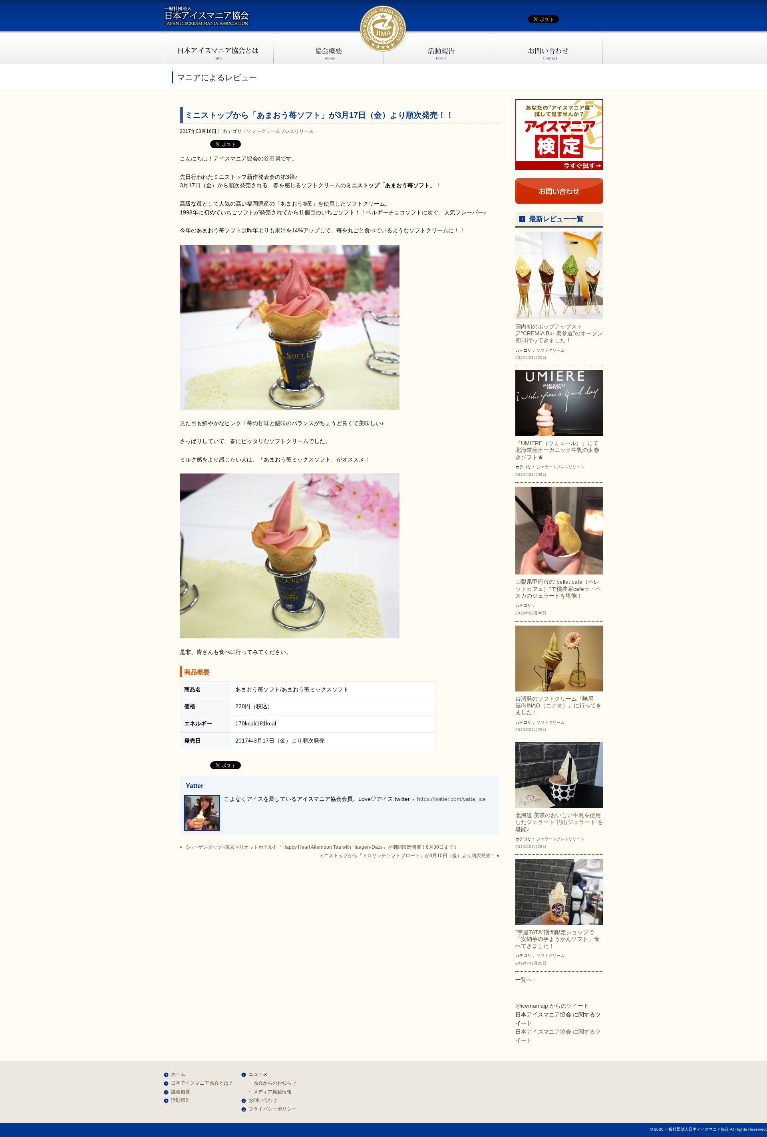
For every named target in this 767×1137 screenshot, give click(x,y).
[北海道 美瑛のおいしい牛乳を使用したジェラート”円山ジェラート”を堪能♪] (559, 774)
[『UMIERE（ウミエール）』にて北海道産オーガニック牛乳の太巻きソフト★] (559, 402)
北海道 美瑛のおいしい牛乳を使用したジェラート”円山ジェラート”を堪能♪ (559, 822)
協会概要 (329, 47)
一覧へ (523, 980)
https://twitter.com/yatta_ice (451, 799)
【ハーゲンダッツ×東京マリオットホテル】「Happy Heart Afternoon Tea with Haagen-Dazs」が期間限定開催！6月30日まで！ (321, 847)
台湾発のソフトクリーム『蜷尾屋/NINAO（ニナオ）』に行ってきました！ (558, 705)
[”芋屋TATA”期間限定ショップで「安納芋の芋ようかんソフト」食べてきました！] (559, 891)
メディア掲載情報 (272, 1091)
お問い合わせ (548, 47)
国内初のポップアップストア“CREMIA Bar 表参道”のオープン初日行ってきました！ (559, 333)
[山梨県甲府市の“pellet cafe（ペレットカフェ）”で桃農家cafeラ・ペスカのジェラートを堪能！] (559, 530)
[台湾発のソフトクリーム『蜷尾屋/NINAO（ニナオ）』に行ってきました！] (559, 658)
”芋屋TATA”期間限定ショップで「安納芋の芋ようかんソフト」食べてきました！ (557, 939)
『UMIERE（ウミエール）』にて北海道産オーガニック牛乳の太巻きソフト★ (557, 450)
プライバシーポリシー (272, 1109)
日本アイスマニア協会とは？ (202, 1083)
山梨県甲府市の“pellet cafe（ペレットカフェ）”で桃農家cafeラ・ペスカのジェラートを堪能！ (558, 588)
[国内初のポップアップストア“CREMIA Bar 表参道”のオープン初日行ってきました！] (559, 275)
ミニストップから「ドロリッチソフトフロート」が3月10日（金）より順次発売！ (407, 855)
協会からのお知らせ (274, 1083)
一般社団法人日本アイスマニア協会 (207, 16)
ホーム (178, 1074)
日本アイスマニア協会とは (219, 47)
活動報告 (438, 47)
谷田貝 (272, 158)
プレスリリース (297, 131)
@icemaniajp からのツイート (552, 1005)
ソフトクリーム (263, 131)
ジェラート (546, 467)
